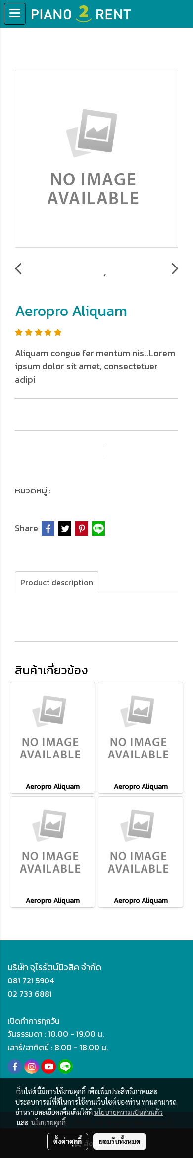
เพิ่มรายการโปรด (59, 450)
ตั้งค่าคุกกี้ (67, 1141)
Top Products (82, 490)
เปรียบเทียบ (146, 450)
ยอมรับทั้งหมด (120, 1141)
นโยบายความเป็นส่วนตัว (128, 1112)
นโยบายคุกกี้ (48, 1122)
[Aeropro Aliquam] (96, 159)
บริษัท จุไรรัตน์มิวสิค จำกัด (54, 967)
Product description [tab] (56, 582)
